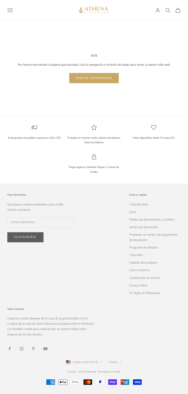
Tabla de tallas (138, 204)
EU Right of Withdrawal (144, 293)
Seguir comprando (94, 78)
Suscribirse (25, 237)
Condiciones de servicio (144, 278)
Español (113, 362)
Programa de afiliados (143, 247)
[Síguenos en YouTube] (45, 348)
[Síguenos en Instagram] (21, 348)
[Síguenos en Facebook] (9, 348)
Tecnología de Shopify (108, 372)
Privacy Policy (138, 285)
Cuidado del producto (143, 262)
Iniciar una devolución (143, 227)
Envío (132, 212)
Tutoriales (136, 255)
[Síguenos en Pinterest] (33, 348)
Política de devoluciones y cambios (151, 219)
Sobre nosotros (139, 270)
